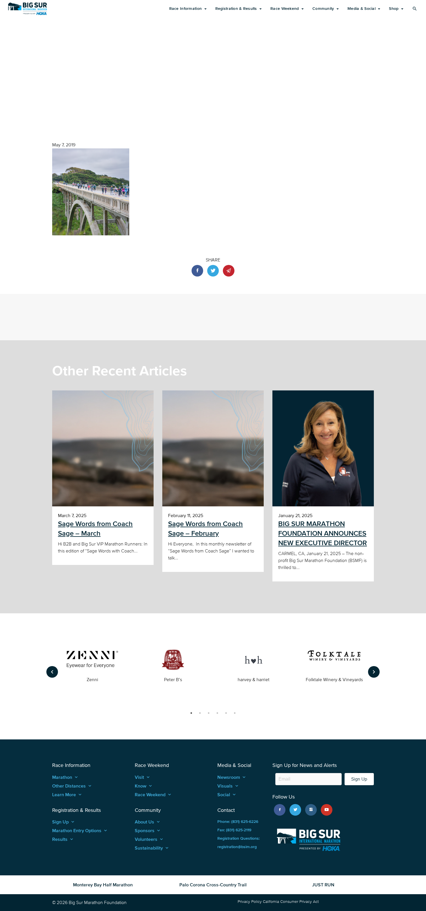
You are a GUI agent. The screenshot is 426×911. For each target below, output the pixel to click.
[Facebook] (279, 810)
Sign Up (359, 779)
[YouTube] (326, 810)
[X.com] (295, 810)
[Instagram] (311, 810)
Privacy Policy (250, 901)
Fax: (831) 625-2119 (234, 830)
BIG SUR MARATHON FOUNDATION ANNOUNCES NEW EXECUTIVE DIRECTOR (322, 533)
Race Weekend (285, 8)
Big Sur (27, 8)
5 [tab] (226, 713)
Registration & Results (236, 8)
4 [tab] (217, 713)
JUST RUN (323, 884)
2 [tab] (200, 713)
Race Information (186, 8)
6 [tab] (235, 713)
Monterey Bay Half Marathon (103, 884)
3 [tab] (209, 713)
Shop (394, 8)
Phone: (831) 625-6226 (237, 821)
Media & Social (362, 8)
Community (323, 8)
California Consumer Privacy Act (291, 901)
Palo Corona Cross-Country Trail (213, 884)
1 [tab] (191, 713)
